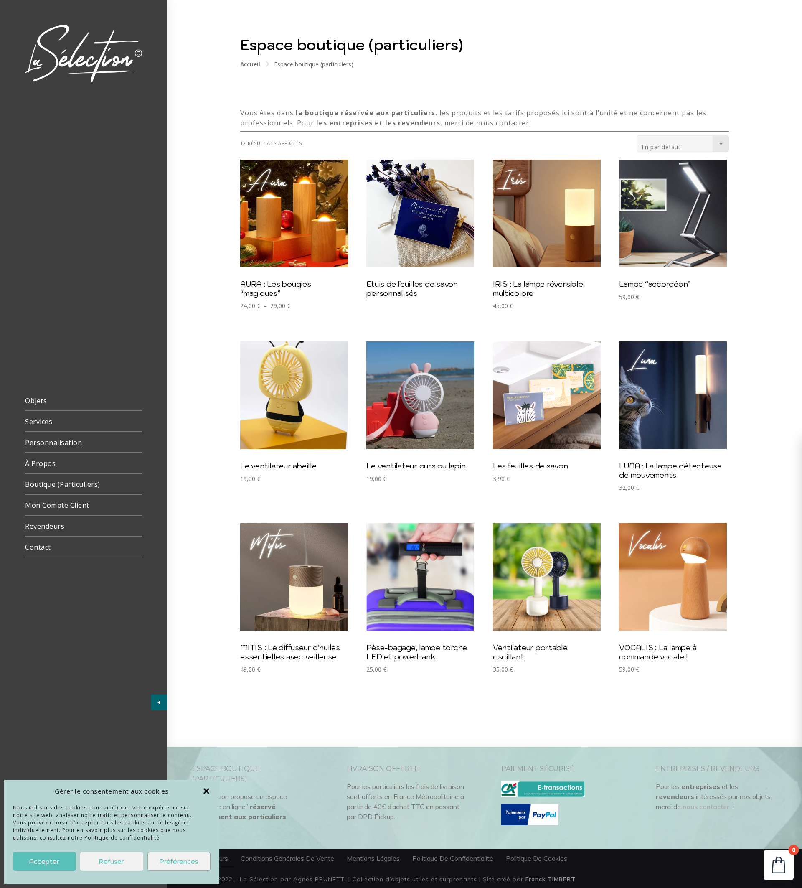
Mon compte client (57, 505)
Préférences (179, 861)
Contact (38, 547)
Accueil (250, 64)
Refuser (111, 861)
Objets (36, 400)
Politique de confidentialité (452, 858)
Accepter (44, 861)
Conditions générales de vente (287, 858)
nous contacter (706, 806)
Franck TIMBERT (550, 879)
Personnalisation (53, 442)
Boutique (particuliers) (62, 484)
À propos (40, 463)
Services (38, 421)
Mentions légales (373, 858)
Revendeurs (44, 526)
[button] (206, 791)
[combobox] (683, 143)
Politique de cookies (536, 858)
